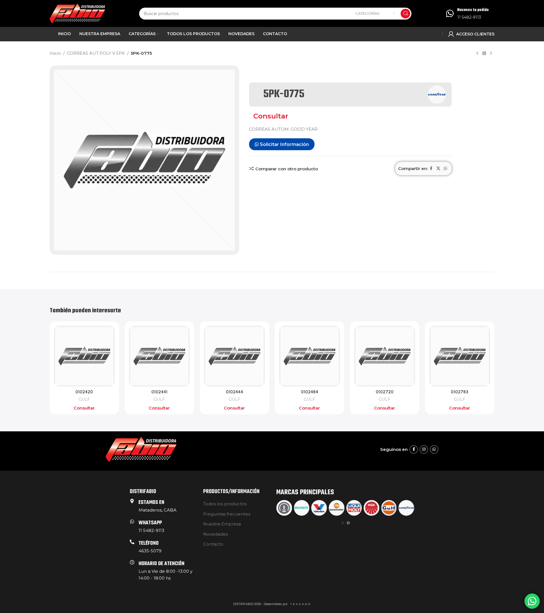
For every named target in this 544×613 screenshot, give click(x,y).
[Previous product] (477, 53)
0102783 (459, 391)
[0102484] (309, 356)
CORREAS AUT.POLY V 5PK (96, 53)
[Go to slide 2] (348, 522)
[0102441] (159, 356)
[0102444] (234, 356)
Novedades (215, 534)
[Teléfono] (132, 542)
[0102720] (384, 356)
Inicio (55, 53)
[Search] (405, 13)
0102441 (159, 391)
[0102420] (84, 356)
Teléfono (149, 543)
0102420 (84, 391)
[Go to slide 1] (342, 522)
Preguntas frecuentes (226, 514)
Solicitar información (284, 144)
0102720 (385, 391)
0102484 (309, 391)
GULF (84, 399)
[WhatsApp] (132, 521)
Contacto (213, 544)
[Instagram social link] (424, 449)
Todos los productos (224, 503)
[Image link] (141, 449)
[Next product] (491, 53)
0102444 (234, 391)
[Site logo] (77, 13)
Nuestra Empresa (222, 524)
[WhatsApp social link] (445, 168)
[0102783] (459, 356)
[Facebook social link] (431, 168)
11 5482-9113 (469, 17)
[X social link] (438, 168)
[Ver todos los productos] (484, 53)
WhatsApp (150, 523)
